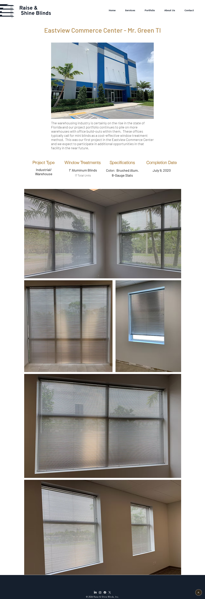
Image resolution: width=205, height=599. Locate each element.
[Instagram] (100, 592)
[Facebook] (105, 592)
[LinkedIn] (95, 592)
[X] (109, 592)
